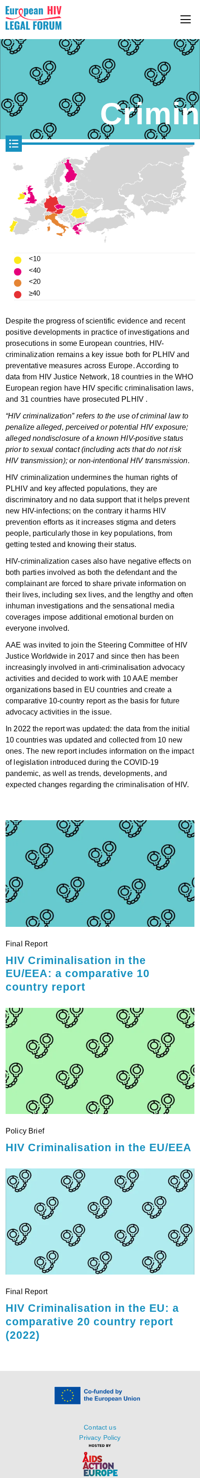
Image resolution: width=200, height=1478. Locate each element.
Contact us (100, 1427)
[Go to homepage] (33, 27)
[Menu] (185, 19)
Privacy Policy (99, 1437)
